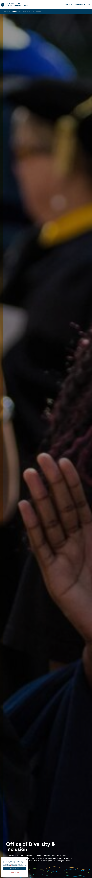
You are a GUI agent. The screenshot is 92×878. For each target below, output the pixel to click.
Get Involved (6, 11)
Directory (69, 4)
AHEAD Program (16, 11)
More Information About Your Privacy (18, 865)
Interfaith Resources (28, 11)
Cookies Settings (15, 872)
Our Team (38, 11)
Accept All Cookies (14, 868)
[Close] (26, 859)
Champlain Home (80, 4)
